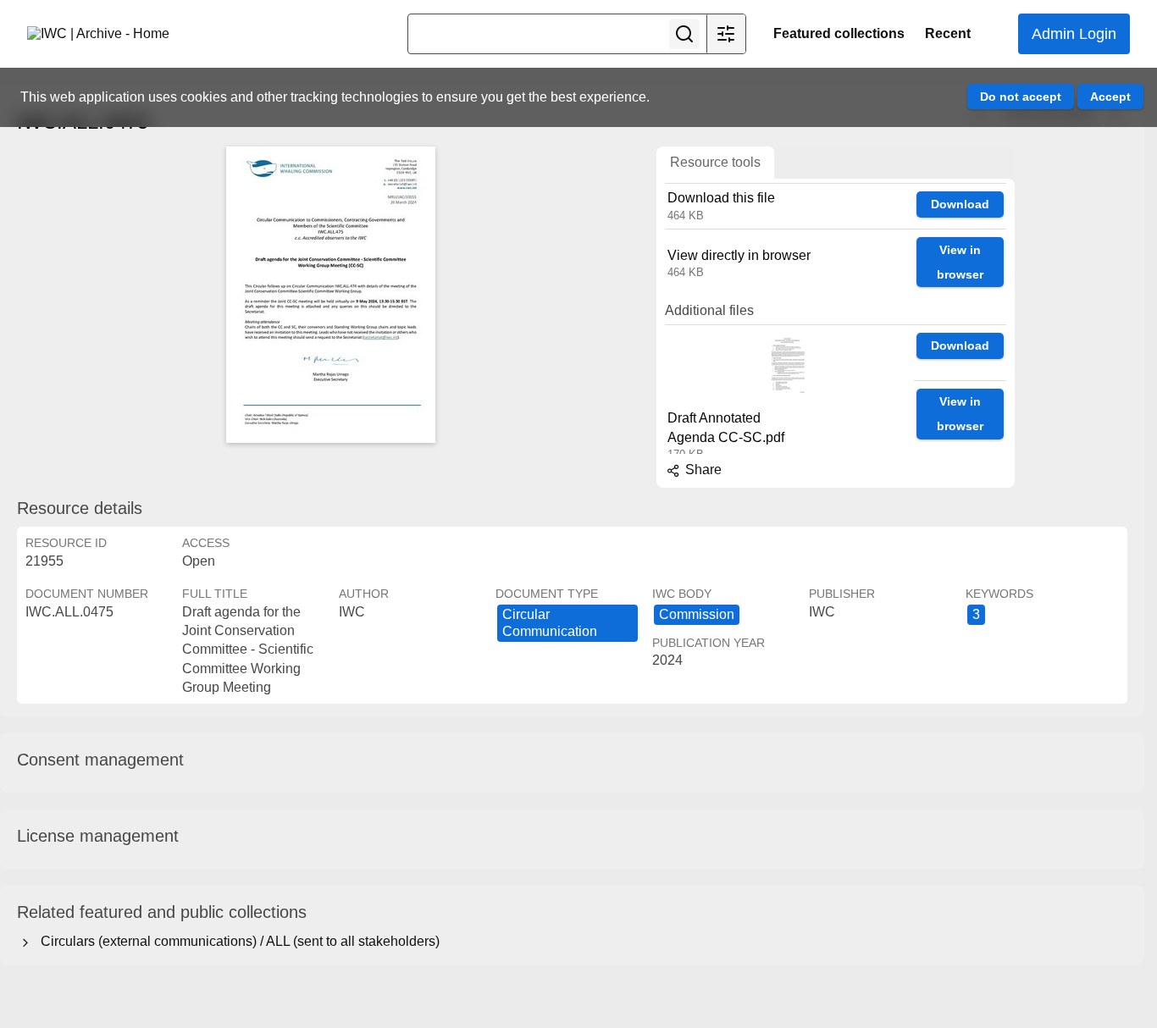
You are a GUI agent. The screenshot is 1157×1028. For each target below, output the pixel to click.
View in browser (960, 262)
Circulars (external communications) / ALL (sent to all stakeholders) (237, 941)
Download (960, 204)
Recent (948, 33)
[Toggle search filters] (725, 33)
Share (702, 469)
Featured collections (839, 33)
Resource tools (715, 162)
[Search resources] (684, 34)
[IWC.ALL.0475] (330, 294)
